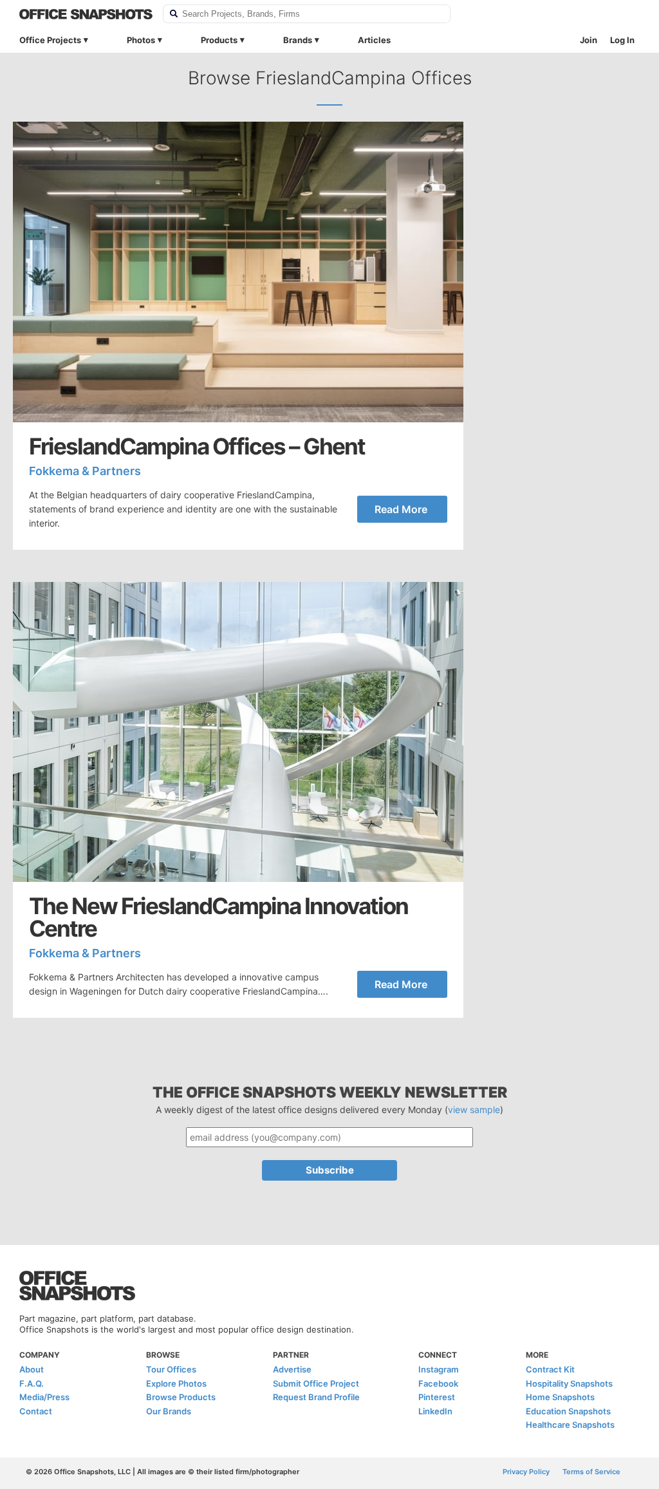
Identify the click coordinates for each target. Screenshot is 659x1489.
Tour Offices (171, 1369)
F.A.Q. (31, 1383)
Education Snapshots (568, 1411)
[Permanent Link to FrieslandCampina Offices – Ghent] (238, 272)
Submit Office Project (316, 1383)
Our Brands (168, 1411)
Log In (622, 40)
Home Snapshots (560, 1397)
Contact (35, 1411)
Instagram (438, 1369)
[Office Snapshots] (86, 14)
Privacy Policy (526, 1471)
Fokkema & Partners (85, 471)
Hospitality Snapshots (569, 1383)
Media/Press (44, 1397)
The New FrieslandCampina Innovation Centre (218, 917)
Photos (141, 40)
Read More (401, 509)
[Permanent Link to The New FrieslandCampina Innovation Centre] (238, 732)
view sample (474, 1109)
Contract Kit (550, 1369)
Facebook (438, 1383)
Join (588, 40)
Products (219, 40)
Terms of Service (591, 1471)
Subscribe (330, 1170)
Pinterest (436, 1397)
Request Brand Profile (316, 1397)
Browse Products (181, 1397)
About (31, 1369)
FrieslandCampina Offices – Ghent (197, 446)
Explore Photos (176, 1383)
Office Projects (50, 40)
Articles (374, 40)
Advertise (292, 1369)
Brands (297, 40)
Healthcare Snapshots (570, 1424)
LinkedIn (435, 1411)
